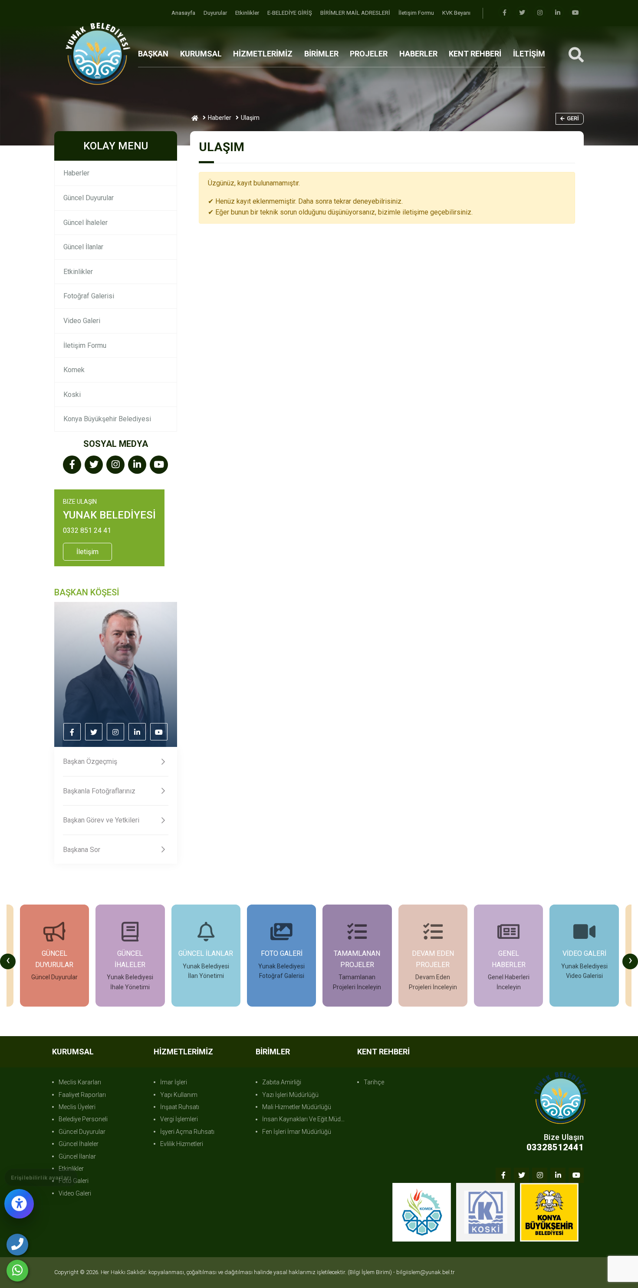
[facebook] (504, 13)
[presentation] (8, 961)
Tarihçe (374, 1082)
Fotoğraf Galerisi (88, 296)
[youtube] (575, 13)
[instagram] (540, 13)
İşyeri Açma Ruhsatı (187, 1131)
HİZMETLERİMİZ (263, 53)
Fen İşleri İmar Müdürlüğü (296, 1131)
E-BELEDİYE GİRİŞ (290, 13)
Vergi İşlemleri (179, 1119)
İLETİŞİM (529, 53)
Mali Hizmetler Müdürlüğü (296, 1106)
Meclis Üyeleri (77, 1106)
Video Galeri (81, 321)
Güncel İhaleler (85, 222)
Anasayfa (184, 13)
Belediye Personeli (83, 1119)
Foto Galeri (74, 1180)
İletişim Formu (416, 13)
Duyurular (216, 13)
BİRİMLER (321, 53)
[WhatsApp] (17, 1270)
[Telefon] (17, 1244)
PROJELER (369, 53)
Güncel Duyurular (88, 198)
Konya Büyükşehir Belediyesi (107, 419)
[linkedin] (558, 13)
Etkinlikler (247, 13)
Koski (72, 394)
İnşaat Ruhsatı (179, 1106)
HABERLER (418, 53)
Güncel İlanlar (83, 247)
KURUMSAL (201, 53)
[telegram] (522, 13)
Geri (573, 118)
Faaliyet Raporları (82, 1094)
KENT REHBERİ (475, 53)
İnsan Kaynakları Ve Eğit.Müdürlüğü (305, 1119)
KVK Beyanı (456, 13)
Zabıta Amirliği (281, 1082)
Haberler (219, 117)
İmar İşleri (173, 1082)
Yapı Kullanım (178, 1094)
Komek (74, 370)
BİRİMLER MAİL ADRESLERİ (355, 13)
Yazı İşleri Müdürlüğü (290, 1094)
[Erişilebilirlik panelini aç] (19, 1204)
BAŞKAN (153, 53)
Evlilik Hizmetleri (181, 1143)
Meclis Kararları (80, 1082)
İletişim (87, 552)
